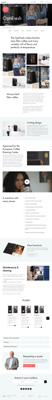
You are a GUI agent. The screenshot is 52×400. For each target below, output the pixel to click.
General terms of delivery (30, 396)
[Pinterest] (31, 389)
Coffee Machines (8, 27)
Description (16, 30)
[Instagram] (24, 389)
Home (4, 27)
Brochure (36, 30)
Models (42, 30)
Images (9, 30)
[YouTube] (28, 389)
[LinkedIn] (26, 389)
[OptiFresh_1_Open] (13, 309)
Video (23, 30)
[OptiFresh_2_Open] (26, 309)
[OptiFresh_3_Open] (39, 309)
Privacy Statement (39, 396)
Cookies (22, 396)
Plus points (29, 30)
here (19, 293)
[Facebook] (21, 389)
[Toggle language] (47, 2)
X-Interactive (47, 396)
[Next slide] (47, 318)
